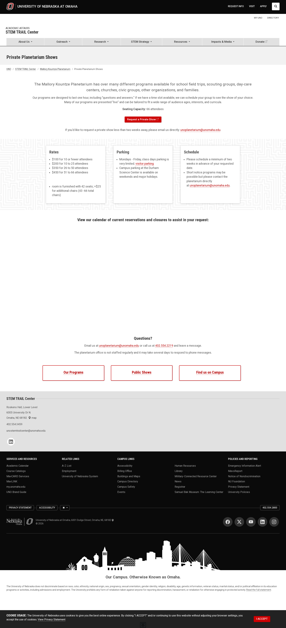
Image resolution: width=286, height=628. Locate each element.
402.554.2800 (269, 507)
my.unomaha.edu (15, 486)
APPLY (263, 6)
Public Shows (141, 372)
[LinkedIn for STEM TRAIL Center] (11, 442)
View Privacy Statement (51, 619)
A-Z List (66, 465)
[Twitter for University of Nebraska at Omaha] (239, 522)
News (178, 481)
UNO (8, 69)
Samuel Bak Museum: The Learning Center (199, 491)
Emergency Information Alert (244, 465)
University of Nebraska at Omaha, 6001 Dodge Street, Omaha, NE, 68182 (74, 520)
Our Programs (73, 372)
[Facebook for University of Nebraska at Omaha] (228, 522)
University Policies (239, 491)
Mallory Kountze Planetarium (55, 69)
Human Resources (185, 465)
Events (121, 491)
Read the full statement (258, 589)
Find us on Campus (210, 372)
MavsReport (235, 471)
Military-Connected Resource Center (196, 476)
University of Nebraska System (80, 476)
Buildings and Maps (128, 476)
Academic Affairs (18, 28)
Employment (69, 471)
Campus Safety (126, 486)
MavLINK (11, 481)
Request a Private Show (141, 119)
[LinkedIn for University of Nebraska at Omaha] (262, 522)
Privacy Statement (238, 486)
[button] (25, 42)
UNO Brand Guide (16, 491)
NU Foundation (236, 481)
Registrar (180, 486)
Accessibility (124, 465)
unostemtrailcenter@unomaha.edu (26, 430)
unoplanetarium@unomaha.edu (200, 130)
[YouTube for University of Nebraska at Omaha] (251, 522)
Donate (260, 41)
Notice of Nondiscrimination (244, 476)
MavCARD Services (17, 476)
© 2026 (40, 523)
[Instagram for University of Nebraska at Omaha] (274, 522)
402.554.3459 (14, 424)
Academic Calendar (17, 465)
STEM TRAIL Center (22, 32)
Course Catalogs (16, 471)
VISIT (252, 6)
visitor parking (145, 163)
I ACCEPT (262, 618)
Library (179, 471)
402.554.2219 (164, 345)
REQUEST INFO (236, 6)
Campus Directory (127, 481)
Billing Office (124, 471)
